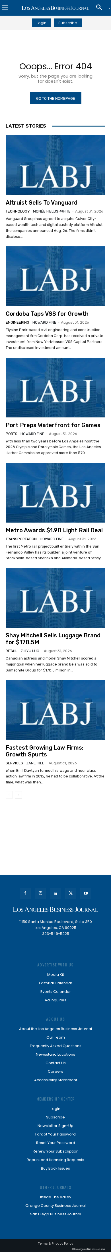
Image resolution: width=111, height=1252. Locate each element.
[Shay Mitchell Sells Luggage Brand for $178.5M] (55, 598)
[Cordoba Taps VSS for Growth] (55, 276)
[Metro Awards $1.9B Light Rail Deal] (55, 493)
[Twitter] (70, 893)
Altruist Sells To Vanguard (41, 202)
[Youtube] (85, 893)
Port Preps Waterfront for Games (53, 425)
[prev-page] (9, 794)
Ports (11, 434)
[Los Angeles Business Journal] (55, 8)
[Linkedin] (55, 893)
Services (14, 763)
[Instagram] (40, 893)
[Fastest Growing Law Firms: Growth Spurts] (55, 710)
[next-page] (18, 794)
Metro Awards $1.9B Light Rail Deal (54, 530)
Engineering (17, 322)
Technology (18, 211)
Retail (11, 651)
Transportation (21, 539)
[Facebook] (25, 893)
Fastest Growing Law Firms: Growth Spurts (44, 751)
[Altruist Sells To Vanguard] (55, 165)
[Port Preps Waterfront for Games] (55, 387)
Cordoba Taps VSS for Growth (47, 313)
